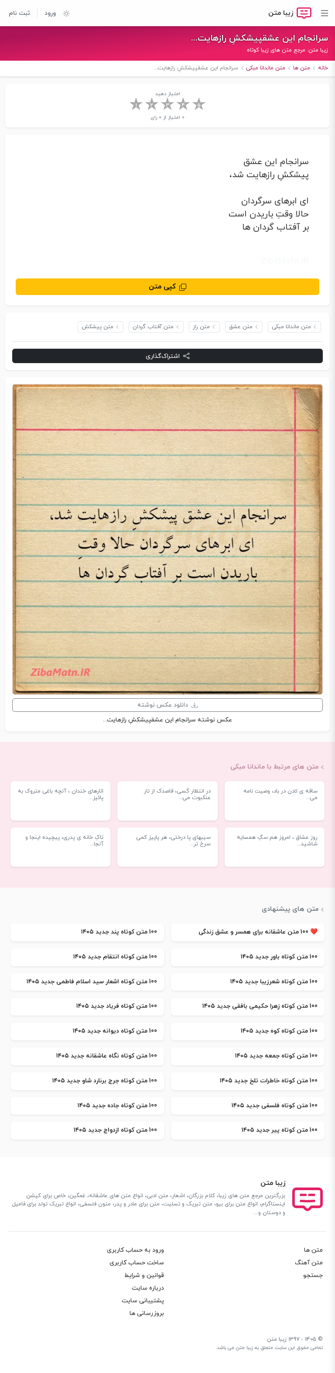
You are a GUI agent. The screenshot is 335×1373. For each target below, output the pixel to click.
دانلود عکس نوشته (162, 705)
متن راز (201, 327)
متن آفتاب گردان (153, 327)
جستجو (313, 1275)
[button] (63, 13)
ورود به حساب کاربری (135, 1250)
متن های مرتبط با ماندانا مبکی (274, 767)
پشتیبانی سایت (143, 1301)
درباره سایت (148, 1288)
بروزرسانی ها (147, 1313)
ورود (50, 13)
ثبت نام (19, 13)
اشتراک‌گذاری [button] (163, 356)
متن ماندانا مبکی (291, 327)
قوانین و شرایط (144, 1275)
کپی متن (162, 287)
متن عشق (241, 327)
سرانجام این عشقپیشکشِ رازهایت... (259, 38)
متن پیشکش (97, 327)
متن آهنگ (309, 1263)
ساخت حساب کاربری (136, 1263)
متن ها (313, 1250)
